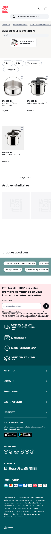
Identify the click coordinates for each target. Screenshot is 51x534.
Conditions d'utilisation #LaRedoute (16, 509)
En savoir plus (14, 429)
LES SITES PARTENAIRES (13, 402)
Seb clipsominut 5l (13, 269)
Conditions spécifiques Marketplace (31, 497)
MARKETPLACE (9, 412)
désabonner (33, 315)
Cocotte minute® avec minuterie (20, 263)
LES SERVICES (9, 381)
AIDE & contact (10, 370)
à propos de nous (11, 391)
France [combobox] (10, 528)
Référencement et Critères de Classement (18, 500)
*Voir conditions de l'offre (11, 312)
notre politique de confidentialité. (35, 317)
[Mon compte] (38, 9)
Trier (6, 63)
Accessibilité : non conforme (13, 517)
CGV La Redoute (9, 497)
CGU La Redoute (23, 506)
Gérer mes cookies (23, 511)
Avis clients (36, 506)
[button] (46, 9)
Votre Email (7, 300)
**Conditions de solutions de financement (26, 514)
